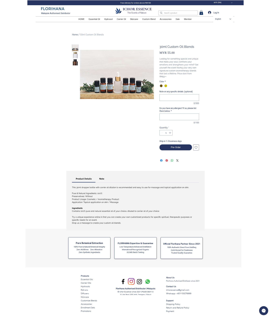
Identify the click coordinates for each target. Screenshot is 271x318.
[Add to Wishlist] (196, 147)
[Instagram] (131, 281)
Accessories (86, 304)
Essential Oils (87, 279)
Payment (170, 311)
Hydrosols (85, 286)
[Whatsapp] (147, 281)
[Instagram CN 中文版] (139, 281)
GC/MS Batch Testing (135, 252)
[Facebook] (123, 281)
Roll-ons (84, 290)
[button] (223, 2)
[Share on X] (177, 160)
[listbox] (223, 2)
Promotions (86, 311)
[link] (201, 12)
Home (75, 34)
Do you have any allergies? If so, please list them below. (177, 109)
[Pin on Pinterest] (166, 160)
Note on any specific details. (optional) (176, 91)
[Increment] (170, 132)
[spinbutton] (166, 132)
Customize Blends (89, 300)
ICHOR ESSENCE (137, 9)
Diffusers (85, 293)
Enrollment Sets (88, 307)
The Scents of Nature (136, 12)
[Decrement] (162, 132)
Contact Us (171, 286)
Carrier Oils (86, 283)
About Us (170, 277)
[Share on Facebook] (161, 160)
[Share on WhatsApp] (172, 160)
